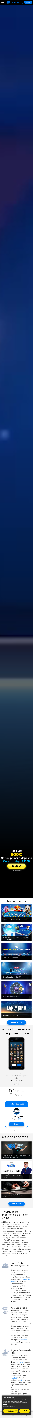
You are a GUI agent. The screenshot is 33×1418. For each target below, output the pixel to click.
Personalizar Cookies (9, 1406)
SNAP (22, 1380)
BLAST (14, 1378)
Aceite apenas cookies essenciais (11, 1411)
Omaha (20, 1362)
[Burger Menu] (2, 2)
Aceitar (24, 1410)
